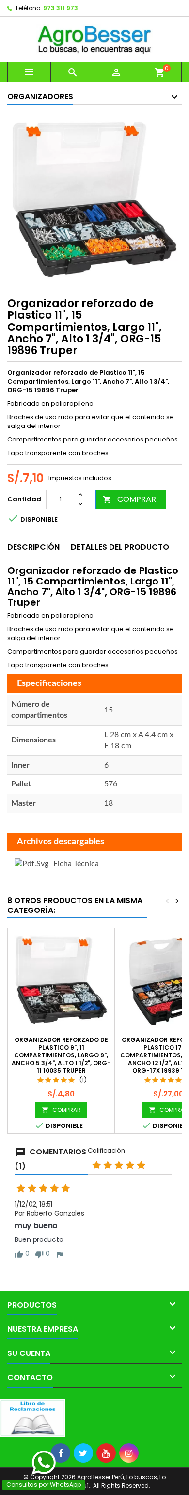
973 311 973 (60, 8)
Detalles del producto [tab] (120, 547)
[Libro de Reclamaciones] (32, 1417)
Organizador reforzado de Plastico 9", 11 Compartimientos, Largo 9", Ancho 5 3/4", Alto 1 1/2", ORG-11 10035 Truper (61, 1055)
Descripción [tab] (33, 547)
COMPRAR (129, 499)
